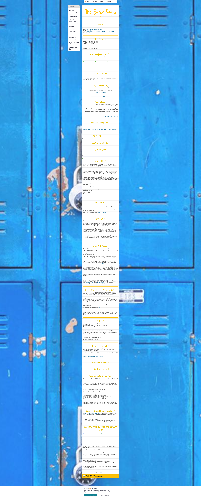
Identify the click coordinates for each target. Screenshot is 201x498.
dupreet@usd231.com (89, 282)
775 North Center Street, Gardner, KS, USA (95, 29)
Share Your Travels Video (101, 212)
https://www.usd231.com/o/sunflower (94, 28)
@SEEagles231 (89, 32)
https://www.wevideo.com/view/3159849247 (110, 116)
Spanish (101, 424)
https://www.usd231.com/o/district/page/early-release (100, 96)
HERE (100, 307)
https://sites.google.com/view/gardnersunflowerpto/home (93, 356)
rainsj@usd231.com (99, 209)
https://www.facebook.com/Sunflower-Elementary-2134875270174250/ (100, 31)
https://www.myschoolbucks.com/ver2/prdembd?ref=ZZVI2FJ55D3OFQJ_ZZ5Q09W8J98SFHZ (99, 129)
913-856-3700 (88, 30)
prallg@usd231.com (111, 209)
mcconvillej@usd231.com (101, 282)
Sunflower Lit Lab (96, 186)
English (97, 424)
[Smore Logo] (88, 1)
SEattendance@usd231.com (95, 251)
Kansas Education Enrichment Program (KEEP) (93, 413)
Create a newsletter (91, 495)
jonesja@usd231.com (101, 263)
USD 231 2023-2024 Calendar (101, 92)
